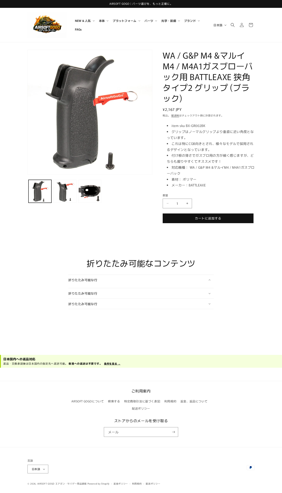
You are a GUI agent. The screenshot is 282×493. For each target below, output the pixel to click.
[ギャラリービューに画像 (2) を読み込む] (64, 191)
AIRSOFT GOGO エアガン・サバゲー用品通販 (62, 483)
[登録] (173, 432)
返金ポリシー (121, 483)
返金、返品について (193, 401)
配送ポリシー (141, 408)
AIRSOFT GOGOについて (87, 401)
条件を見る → (112, 363)
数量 (165, 195)
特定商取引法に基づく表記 (142, 401)
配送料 (175, 115)
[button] (84, 20)
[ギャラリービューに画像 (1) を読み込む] (39, 191)
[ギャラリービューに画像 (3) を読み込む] (89, 191)
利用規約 (170, 401)
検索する (114, 401)
